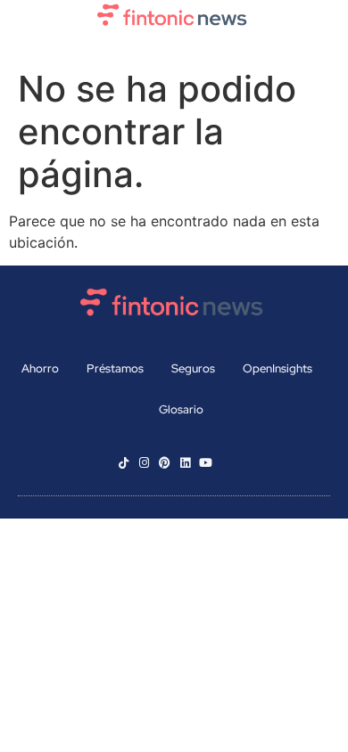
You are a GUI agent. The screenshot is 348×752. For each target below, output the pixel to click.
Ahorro (40, 368)
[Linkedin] (185, 463)
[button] (174, 47)
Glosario (181, 409)
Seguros (193, 368)
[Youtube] (205, 463)
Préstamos (115, 368)
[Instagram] (144, 463)
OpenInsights (277, 368)
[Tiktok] (123, 463)
